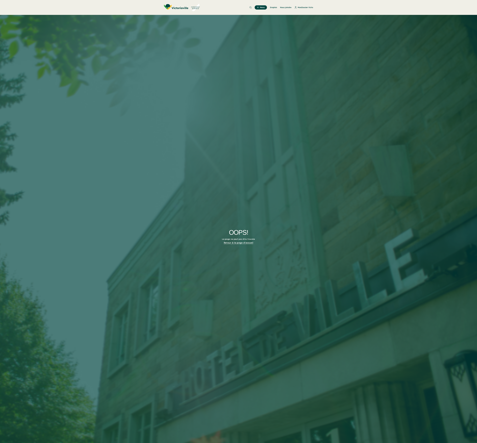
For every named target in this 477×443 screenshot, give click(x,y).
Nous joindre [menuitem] (285, 7)
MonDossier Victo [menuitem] (305, 7)
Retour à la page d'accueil (238, 242)
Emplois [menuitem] (273, 7)
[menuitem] (182, 7)
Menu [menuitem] (262, 7)
